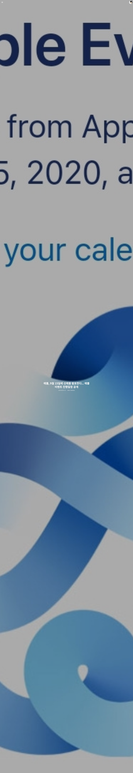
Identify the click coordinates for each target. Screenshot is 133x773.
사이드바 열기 (2, 2)
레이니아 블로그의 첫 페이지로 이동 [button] (66, 2)
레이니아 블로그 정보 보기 (131, 2)
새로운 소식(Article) (71, 390)
